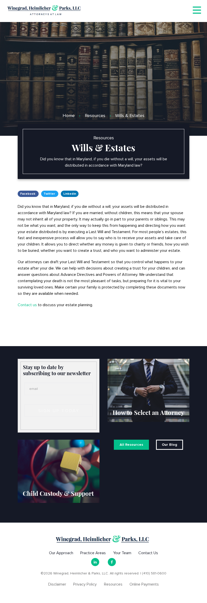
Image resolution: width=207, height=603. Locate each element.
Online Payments (144, 584)
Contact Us (148, 552)
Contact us (27, 304)
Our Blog (169, 444)
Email (33, 389)
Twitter (50, 194)
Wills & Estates (129, 115)
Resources (95, 115)
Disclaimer (57, 584)
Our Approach (61, 552)
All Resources (131, 444)
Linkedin (69, 194)
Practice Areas (93, 552)
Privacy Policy (85, 584)
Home (69, 115)
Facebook (28, 194)
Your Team (122, 552)
